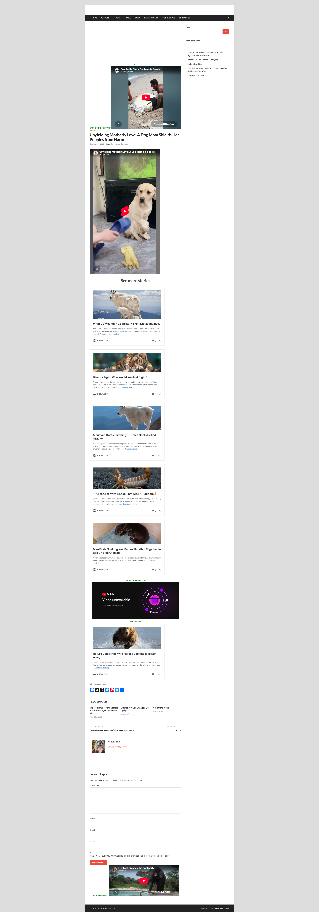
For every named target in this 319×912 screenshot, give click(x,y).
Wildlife (105, 18)
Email (93, 830)
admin (110, 144)
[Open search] (228, 18)
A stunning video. (161, 707)
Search (189, 27)
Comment (95, 785)
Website (94, 841)
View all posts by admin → (118, 746)
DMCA (137, 18)
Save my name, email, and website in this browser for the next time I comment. (129, 856)
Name (93, 819)
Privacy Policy (151, 18)
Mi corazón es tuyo (196, 75)
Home (94, 18)
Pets (118, 18)
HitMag (226, 908)
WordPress (215, 908)
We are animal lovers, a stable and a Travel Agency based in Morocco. (104, 710)
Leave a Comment (121, 144)
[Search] (226, 31)
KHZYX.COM (109, 908)
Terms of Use (168, 18)
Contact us (184, 18)
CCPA (128, 18)
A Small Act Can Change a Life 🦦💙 (203, 59)
